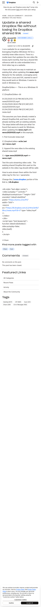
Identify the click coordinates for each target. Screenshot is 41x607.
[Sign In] (38, 2)
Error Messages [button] (20, 304)
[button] (4, 39)
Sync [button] (11, 249)
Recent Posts (8, 283)
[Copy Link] (32, 46)
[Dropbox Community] (11, 2)
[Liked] (15, 40)
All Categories (8, 278)
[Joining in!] (11, 40)
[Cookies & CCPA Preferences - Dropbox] (20, 595)
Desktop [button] (7, 302)
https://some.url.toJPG (18, 200)
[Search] (34, 2)
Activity (6, 287)
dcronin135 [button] (11, 38)
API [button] (18, 302)
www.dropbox (20, 179)
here (18, 10)
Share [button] (5, 249)
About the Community (11, 292)
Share (5, 240)
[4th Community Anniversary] (8, 40)
